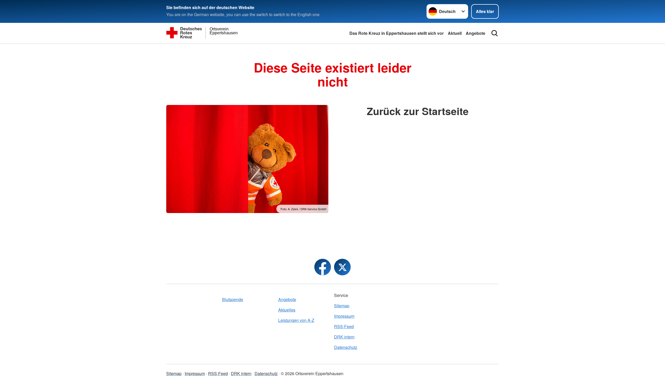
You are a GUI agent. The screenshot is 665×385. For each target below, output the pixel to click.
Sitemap (341, 306)
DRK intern (344, 337)
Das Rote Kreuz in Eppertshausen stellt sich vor (396, 33)
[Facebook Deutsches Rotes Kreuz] (322, 267)
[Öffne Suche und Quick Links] (494, 33)
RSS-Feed (344, 326)
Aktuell (455, 33)
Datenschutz (345, 347)
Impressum (344, 316)
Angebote (475, 33)
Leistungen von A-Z (296, 320)
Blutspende (232, 299)
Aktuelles (286, 310)
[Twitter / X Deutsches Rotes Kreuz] (342, 267)
